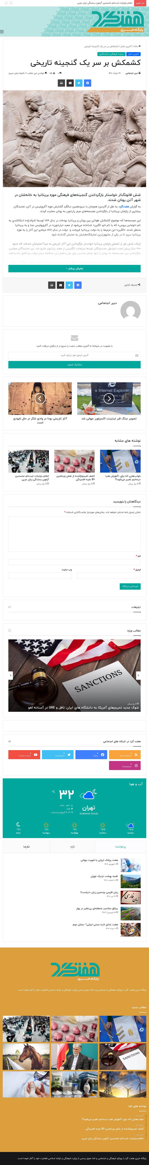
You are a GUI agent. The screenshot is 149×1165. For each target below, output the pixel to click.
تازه (73, 847)
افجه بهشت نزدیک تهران (104, 876)
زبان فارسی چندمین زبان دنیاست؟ (99, 892)
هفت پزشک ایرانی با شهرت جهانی (99, 860)
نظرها (26, 847)
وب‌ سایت (67, 569)
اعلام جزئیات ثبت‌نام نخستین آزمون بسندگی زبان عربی (32, 477)
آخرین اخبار (126, 46)
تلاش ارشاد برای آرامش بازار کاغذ (100, 707)
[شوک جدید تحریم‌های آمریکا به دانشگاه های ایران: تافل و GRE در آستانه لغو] (122, 1056)
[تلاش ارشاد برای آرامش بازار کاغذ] (74, 1056)
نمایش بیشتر (75, 268)
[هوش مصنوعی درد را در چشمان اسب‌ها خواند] (26, 1056)
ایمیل (137, 569)
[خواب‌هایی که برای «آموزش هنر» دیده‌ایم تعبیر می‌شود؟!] (120, 461)
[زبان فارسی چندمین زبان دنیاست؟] (131, 897)
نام (138, 556)
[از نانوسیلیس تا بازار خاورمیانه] (74, 1084)
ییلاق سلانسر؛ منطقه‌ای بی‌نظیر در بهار (97, 908)
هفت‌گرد (124, 207)
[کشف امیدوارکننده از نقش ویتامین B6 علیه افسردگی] (74, 461)
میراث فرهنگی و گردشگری (111, 54)
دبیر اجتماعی (132, 73)
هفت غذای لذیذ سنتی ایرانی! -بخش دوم (95, 924)
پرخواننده (120, 847)
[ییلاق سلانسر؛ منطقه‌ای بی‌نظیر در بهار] (131, 913)
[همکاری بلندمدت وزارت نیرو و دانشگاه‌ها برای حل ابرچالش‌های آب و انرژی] (122, 1084)
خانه (136, 46)
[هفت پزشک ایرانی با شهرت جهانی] (131, 865)
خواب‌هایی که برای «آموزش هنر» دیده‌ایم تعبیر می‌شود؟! (123, 477)
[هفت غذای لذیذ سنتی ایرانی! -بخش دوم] (131, 929)
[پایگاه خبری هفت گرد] (74, 21)
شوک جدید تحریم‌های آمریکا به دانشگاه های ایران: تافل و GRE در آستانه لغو (94, 3)
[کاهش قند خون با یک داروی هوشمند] (26, 1084)
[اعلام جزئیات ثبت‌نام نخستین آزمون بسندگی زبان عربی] (28, 461)
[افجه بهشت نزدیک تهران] (131, 881)
